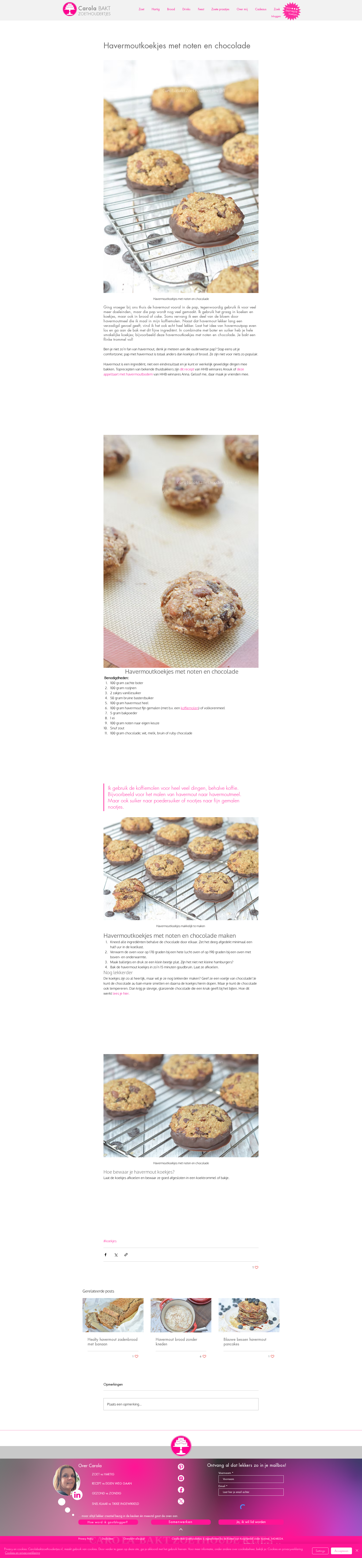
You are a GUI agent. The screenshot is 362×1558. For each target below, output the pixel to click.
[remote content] (181, 403)
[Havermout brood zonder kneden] (181, 1315)
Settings (320, 1551)
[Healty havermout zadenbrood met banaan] (113, 1315)
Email (221, 1486)
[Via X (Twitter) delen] (116, 1255)
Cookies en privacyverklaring (22, 1553)
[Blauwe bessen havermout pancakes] (248, 1315)
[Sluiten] (356, 1551)
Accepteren (341, 1551)
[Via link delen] (126, 1255)
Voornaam (224, 1473)
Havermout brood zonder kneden (176, 1342)
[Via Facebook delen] (105, 1255)
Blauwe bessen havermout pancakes (245, 1342)
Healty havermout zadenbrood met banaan (112, 1342)
